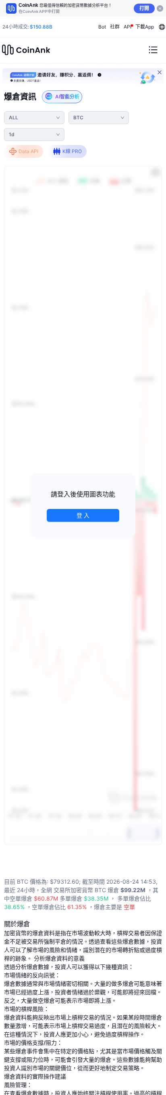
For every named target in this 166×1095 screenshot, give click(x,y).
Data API (28, 151)
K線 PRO (72, 151)
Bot (102, 27)
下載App (144, 27)
